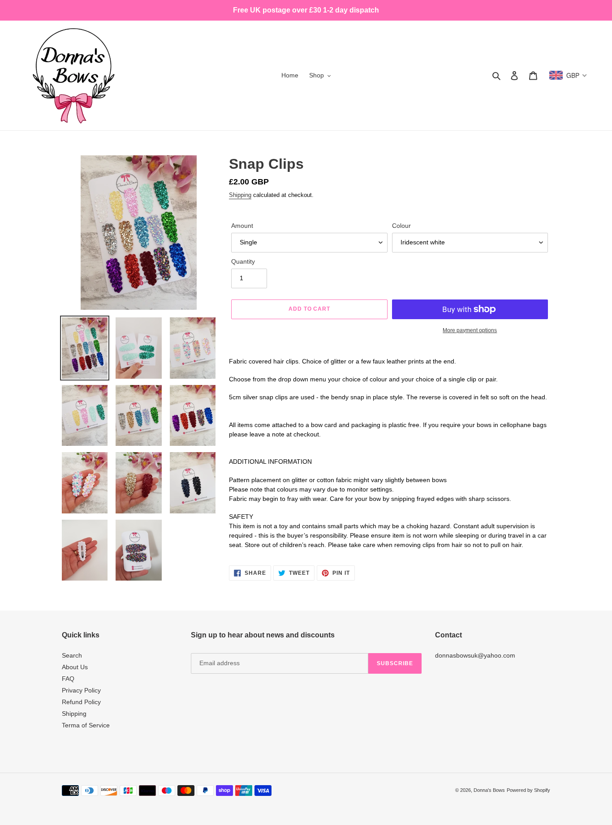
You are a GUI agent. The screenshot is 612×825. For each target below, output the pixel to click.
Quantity (243, 261)
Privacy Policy (81, 690)
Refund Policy (81, 701)
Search (72, 655)
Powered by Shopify (528, 790)
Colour (401, 225)
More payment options (470, 330)
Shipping (240, 195)
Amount (242, 225)
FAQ (68, 678)
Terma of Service (86, 725)
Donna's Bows (489, 790)
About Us (75, 667)
